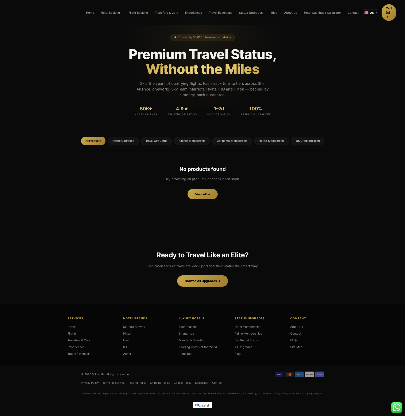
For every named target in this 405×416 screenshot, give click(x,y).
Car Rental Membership (232, 140)
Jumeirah (185, 353)
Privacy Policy (90, 382)
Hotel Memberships (248, 326)
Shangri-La (186, 333)
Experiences (193, 12)
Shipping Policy (160, 382)
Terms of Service (114, 382)
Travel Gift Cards (156, 140)
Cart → (389, 12)
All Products (93, 140)
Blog (274, 12)
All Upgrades (243, 347)
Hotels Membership (272, 140)
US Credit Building (308, 140)
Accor (127, 353)
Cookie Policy (182, 382)
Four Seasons (188, 326)
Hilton (127, 333)
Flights (72, 333)
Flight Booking (138, 12)
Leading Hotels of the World (198, 347)
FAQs (293, 340)
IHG (125, 347)
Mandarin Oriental (191, 340)
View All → (202, 194)
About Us (290, 12)
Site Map (296, 347)
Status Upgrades (251, 12)
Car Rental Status (247, 340)
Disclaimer (201, 382)
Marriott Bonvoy (134, 326)
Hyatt (127, 340)
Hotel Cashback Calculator (322, 12)
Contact (353, 12)
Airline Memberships (248, 333)
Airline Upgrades (123, 140)
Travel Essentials (220, 12)
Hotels (72, 326)
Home (90, 12)
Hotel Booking (110, 12)
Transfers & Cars (166, 12)
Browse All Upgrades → (202, 281)
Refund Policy (137, 382)
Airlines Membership (192, 140)
